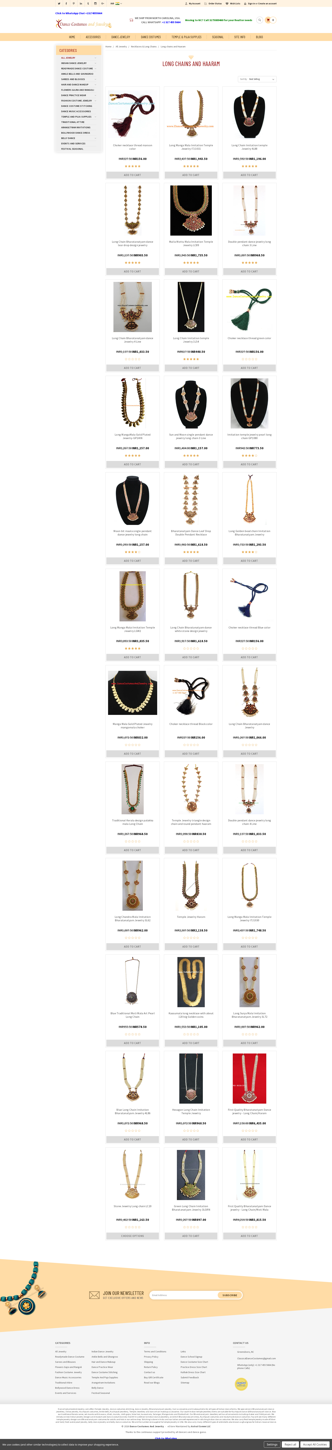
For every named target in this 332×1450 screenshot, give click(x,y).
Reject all (290, 1444)
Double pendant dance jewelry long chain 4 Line (249, 822)
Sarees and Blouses (73, 79)
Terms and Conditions (155, 1351)
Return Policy (151, 1367)
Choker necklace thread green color (249, 338)
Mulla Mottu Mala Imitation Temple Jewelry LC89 (191, 243)
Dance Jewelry (120, 37)
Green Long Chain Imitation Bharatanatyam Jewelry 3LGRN (191, 1207)
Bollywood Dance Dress (75, 132)
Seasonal (218, 37)
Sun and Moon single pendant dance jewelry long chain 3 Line (191, 436)
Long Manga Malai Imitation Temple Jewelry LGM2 (132, 629)
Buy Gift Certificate (153, 1377)
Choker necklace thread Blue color (249, 627)
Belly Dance (68, 138)
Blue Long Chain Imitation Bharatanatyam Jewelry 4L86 (133, 1111)
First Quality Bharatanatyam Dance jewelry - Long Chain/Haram (249, 1111)
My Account (194, 3)
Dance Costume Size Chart (194, 1361)
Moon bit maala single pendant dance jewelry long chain (132, 532)
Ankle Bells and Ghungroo (77, 73)
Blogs (259, 37)
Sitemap (185, 1382)
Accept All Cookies (315, 1444)
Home (72, 37)
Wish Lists (235, 3)
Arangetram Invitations (75, 127)
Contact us (149, 1372)
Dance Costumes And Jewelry (147, 1426)
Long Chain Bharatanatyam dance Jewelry (249, 725)
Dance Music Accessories (76, 111)
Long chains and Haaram (173, 46)
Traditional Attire (72, 122)
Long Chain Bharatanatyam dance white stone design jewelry (191, 629)
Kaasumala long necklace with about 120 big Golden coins (191, 1014)
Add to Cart (132, 175)
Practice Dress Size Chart (194, 1367)
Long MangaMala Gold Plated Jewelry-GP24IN (133, 436)
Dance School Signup (191, 1356)
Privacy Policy (151, 1356)
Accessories (93, 37)
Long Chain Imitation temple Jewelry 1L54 (191, 339)
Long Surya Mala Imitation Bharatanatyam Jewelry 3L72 (250, 1014)
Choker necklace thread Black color (191, 724)
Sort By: (243, 79)
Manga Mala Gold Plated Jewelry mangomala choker (133, 725)
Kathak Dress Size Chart (193, 1372)
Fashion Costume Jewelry (76, 100)
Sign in (251, 3)
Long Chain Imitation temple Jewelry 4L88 (250, 146)
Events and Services (73, 143)
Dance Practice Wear (73, 95)
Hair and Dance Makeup (74, 84)
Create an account (267, 3)
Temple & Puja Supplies (186, 37)
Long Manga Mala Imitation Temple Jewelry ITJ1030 (249, 918)
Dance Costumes (151, 37)
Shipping (148, 1361)
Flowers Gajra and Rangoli (77, 89)
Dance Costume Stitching (76, 106)
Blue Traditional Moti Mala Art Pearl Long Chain (132, 1014)
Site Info (239, 37)
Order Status (215, 3)
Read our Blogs (152, 1382)
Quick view (132, 113)
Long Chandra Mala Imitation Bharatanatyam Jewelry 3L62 (133, 918)
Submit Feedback (190, 1377)
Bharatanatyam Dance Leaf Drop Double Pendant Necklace (191, 532)
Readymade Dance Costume (77, 68)
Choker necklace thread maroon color (132, 146)
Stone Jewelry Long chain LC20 (132, 1206)
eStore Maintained (177, 1426)
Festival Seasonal (72, 148)
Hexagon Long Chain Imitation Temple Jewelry (191, 1111)
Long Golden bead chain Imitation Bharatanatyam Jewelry (249, 532)
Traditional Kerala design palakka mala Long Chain (132, 822)
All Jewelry (68, 57)
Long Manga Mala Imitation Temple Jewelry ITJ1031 (191, 146)
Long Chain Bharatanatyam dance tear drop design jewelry (132, 243)
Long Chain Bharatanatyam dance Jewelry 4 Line (132, 339)
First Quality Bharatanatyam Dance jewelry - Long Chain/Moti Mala (249, 1207)
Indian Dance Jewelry (73, 63)
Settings (272, 1444)
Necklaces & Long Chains (144, 46)
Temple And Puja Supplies (76, 116)
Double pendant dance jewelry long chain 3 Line (249, 243)
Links (183, 1351)
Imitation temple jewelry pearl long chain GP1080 (249, 436)
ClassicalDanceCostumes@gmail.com (256, 1358)
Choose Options (132, 1236)
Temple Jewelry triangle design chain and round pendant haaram (191, 822)
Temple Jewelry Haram (191, 917)
